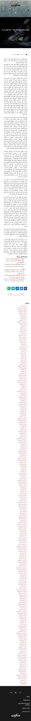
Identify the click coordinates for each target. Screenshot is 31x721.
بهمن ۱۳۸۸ (23, 530)
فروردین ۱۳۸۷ (23, 570)
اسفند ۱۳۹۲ (23, 443)
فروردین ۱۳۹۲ (23, 461)
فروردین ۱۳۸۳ (22, 657)
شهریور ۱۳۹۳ (23, 432)
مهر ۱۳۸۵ (24, 602)
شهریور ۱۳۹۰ (23, 495)
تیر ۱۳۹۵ (24, 401)
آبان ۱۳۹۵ (24, 395)
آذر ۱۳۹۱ (24, 468)
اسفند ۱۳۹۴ (23, 406)
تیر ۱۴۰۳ (24, 334)
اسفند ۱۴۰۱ (23, 341)
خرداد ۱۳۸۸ (23, 544)
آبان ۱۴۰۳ (24, 328)
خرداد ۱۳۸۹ (23, 523)
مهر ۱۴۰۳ (24, 330)
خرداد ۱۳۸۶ (23, 588)
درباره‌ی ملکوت (26, 700)
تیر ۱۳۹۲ (24, 455)
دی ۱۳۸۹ (24, 510)
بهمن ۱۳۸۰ (23, 682)
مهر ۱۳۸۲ (24, 668)
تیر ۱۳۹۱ (24, 477)
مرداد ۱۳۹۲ (23, 453)
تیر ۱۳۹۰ (24, 499)
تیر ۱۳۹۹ (24, 363)
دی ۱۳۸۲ (24, 662)
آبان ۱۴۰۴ (24, 317)
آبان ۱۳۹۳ (24, 430)
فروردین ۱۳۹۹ (23, 368)
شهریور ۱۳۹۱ (23, 473)
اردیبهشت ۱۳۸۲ (22, 675)
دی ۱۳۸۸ (24, 532)
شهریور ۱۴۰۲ (23, 337)
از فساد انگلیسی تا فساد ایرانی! (16, 275)
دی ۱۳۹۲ (24, 444)
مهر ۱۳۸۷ (24, 559)
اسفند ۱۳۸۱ (23, 679)
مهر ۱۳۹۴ (24, 412)
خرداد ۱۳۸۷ (23, 566)
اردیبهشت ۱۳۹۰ (22, 503)
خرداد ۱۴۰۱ (23, 354)
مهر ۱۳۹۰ (24, 493)
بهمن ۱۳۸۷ (23, 552)
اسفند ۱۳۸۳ (23, 637)
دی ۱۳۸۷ (24, 553)
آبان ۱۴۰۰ (24, 359)
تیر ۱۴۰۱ (24, 352)
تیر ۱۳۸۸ (24, 543)
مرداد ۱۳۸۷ (23, 563)
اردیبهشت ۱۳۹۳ (22, 439)
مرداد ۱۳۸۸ (23, 541)
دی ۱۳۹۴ (24, 408)
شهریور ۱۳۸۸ (23, 539)
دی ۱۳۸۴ (24, 619)
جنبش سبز (14, 54)
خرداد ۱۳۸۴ (23, 632)
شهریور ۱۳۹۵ (23, 397)
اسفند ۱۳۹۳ (23, 423)
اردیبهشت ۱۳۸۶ (22, 590)
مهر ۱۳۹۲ (24, 450)
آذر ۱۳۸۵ (24, 599)
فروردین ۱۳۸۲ (23, 677)
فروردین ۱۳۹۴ (23, 421)
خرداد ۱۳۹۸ (23, 379)
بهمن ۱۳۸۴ (23, 617)
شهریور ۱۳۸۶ (23, 583)
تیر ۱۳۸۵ (24, 608)
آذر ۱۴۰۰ (24, 357)
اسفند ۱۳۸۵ (23, 593)
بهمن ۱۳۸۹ (23, 508)
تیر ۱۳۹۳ (24, 435)
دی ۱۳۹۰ (24, 488)
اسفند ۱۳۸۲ (23, 659)
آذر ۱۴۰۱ (24, 346)
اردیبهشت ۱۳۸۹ (22, 524)
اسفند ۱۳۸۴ (23, 615)
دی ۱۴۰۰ (24, 355)
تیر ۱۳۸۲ (24, 673)
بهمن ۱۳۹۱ (23, 464)
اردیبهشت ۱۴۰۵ (22, 308)
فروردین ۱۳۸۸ (23, 548)
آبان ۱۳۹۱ (24, 470)
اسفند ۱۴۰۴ (23, 312)
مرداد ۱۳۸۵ (23, 606)
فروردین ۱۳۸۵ (23, 613)
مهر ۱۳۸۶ (24, 581)
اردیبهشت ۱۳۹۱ (22, 481)
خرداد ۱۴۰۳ (23, 335)
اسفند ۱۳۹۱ (23, 463)
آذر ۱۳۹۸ (24, 372)
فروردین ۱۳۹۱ (23, 483)
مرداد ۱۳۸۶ (23, 584)
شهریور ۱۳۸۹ (23, 517)
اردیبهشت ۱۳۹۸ (22, 381)
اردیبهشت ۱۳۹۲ (22, 459)
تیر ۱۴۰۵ (24, 306)
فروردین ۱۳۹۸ (23, 383)
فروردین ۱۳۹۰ (23, 504)
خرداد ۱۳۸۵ (23, 610)
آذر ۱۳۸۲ (24, 664)
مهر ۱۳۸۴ (24, 624)
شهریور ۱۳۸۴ (23, 626)
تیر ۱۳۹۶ (24, 388)
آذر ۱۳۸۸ (24, 533)
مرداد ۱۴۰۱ (24, 350)
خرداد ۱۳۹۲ (23, 457)
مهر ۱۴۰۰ (24, 361)
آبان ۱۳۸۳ (24, 644)
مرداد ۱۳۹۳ (23, 434)
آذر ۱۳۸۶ (24, 577)
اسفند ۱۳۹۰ (23, 484)
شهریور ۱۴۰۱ (23, 348)
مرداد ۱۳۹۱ (23, 475)
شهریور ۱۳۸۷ (23, 561)
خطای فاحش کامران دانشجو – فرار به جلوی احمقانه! (15, 260)
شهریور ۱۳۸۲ (23, 670)
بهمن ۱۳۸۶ (23, 573)
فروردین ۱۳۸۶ (23, 592)
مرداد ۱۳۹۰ (23, 497)
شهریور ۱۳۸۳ (23, 648)
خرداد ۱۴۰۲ (23, 339)
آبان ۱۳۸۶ (24, 579)
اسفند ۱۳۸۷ (23, 550)
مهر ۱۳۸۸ (24, 537)
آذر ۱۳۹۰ (24, 490)
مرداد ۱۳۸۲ (23, 672)
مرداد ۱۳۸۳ (23, 650)
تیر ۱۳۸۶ (24, 586)
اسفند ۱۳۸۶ (23, 572)
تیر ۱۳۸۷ (24, 564)
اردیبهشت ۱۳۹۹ (22, 366)
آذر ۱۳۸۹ (24, 512)
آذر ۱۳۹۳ (24, 428)
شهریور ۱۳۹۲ (23, 452)
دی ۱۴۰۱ (24, 344)
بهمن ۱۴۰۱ (24, 343)
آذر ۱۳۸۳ (24, 642)
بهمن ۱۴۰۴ (23, 314)
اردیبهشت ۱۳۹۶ (22, 392)
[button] (28, 10)
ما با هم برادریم (18, 243)
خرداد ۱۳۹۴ (23, 417)
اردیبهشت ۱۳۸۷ (22, 568)
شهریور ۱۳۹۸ (23, 375)
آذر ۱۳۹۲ (24, 446)
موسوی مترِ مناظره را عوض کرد (16, 279)
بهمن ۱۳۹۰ (23, 486)
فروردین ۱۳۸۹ (23, 526)
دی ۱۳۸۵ (24, 597)
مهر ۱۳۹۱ (24, 472)
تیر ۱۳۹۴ (24, 415)
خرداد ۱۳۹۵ (23, 403)
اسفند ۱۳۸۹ (23, 506)
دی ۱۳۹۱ (24, 466)
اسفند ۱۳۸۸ (23, 528)
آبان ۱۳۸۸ (24, 535)
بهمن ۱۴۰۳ (23, 324)
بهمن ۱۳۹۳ (23, 424)
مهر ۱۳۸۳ (24, 646)
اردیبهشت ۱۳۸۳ (22, 655)
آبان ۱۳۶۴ (24, 684)
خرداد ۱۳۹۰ (23, 501)
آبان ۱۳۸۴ (24, 622)
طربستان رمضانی (26, 711)
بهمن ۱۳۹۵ (23, 394)
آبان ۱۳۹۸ (24, 374)
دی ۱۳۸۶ (24, 575)
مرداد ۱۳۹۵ (23, 399)
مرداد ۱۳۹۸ (23, 377)
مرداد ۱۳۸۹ (23, 519)
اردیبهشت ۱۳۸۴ (22, 633)
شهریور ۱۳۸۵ (23, 604)
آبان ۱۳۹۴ (24, 410)
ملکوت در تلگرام (26, 708)
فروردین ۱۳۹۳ (23, 441)
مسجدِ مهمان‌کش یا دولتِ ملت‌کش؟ (15, 264)
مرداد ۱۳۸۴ (23, 628)
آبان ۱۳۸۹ (24, 513)
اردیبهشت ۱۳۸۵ (22, 612)
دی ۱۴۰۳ (24, 326)
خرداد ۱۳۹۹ (23, 364)
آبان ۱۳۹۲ (24, 448)
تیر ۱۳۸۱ (24, 681)
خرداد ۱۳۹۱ (23, 479)
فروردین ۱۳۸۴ (23, 635)
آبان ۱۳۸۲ (24, 666)
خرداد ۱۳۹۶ (23, 390)
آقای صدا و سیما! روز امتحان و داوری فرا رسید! (14, 271)
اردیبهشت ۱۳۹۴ (22, 419)
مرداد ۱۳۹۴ (23, 414)
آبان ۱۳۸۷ (24, 557)
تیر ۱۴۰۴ (24, 319)
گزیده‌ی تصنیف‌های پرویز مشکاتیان (24, 704)
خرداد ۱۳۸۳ (23, 653)
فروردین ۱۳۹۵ (23, 404)
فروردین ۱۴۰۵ (23, 310)
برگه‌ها (28, 697)
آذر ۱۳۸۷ (24, 555)
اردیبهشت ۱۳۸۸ (22, 546)
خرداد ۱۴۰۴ (23, 321)
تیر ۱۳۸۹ (24, 521)
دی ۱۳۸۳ (24, 641)
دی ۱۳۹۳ (24, 426)
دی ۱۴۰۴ (24, 315)
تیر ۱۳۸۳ (24, 652)
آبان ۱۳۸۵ (24, 601)
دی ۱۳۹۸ (24, 370)
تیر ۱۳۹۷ (24, 386)
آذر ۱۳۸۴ (24, 621)
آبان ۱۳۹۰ (24, 492)
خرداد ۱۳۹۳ (23, 437)
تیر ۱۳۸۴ (24, 630)
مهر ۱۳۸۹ (24, 515)
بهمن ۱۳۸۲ (23, 661)
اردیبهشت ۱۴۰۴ (22, 323)
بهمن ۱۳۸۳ (23, 639)
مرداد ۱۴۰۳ (23, 332)
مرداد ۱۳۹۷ (23, 384)
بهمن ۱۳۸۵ (23, 595)
